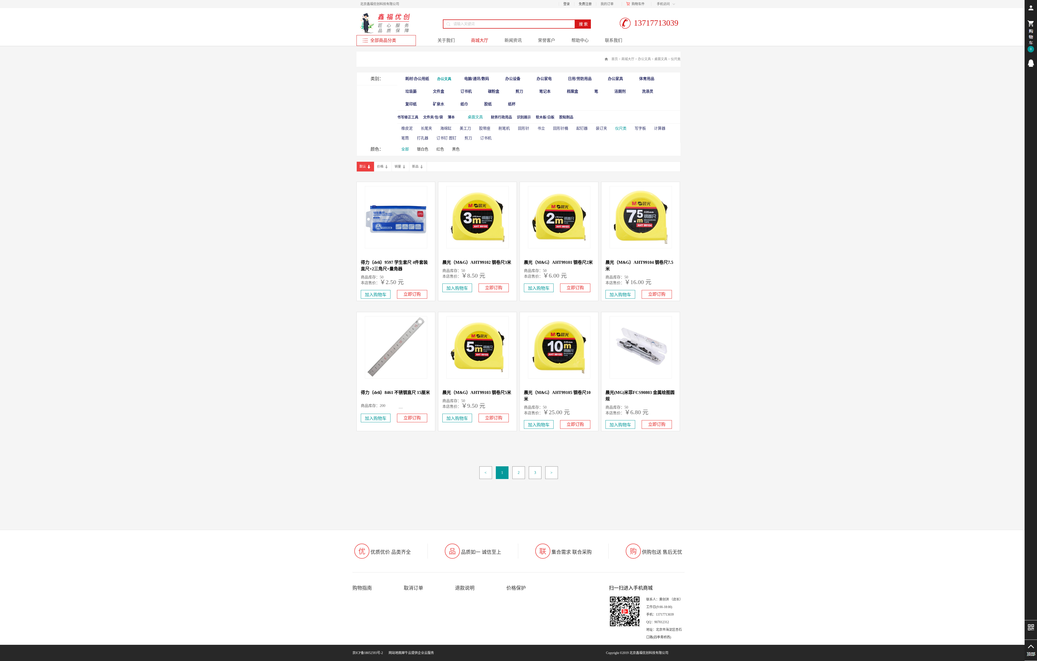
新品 (415, 166)
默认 (362, 166)
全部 (405, 149)
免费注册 (585, 4)
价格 (380, 166)
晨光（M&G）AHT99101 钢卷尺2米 (558, 262)
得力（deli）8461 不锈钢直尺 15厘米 (395, 392)
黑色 (456, 149)
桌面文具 (660, 59)
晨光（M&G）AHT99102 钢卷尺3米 (476, 262)
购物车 (636, 4)
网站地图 (394, 653)
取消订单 (413, 588)
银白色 (422, 149)
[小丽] (1031, 63)
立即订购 (412, 294)
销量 (398, 166)
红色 (440, 149)
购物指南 (362, 588)
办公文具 (644, 59)
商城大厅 (627, 59)
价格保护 (516, 588)
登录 (566, 4)
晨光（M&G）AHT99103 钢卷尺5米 (476, 392)
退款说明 (464, 588)
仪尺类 (676, 59)
